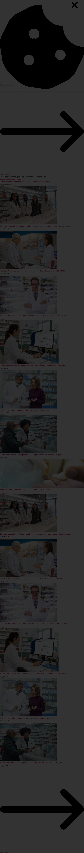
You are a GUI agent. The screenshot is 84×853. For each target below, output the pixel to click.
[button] (74, 5)
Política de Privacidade (52, 2)
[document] (42, 426)
